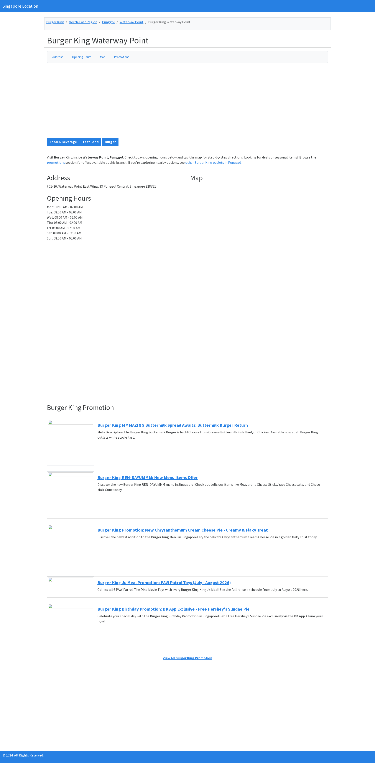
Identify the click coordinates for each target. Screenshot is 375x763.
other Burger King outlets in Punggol (213, 162)
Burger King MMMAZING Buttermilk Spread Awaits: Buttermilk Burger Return (172, 425)
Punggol (108, 22)
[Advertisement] (177, 102)
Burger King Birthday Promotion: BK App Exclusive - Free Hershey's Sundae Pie (173, 609)
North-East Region (83, 22)
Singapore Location (20, 6)
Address (57, 57)
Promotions (121, 57)
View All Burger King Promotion (187, 658)
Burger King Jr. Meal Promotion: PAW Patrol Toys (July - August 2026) (164, 582)
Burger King (55, 22)
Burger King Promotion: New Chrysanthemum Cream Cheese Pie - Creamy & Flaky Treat (182, 530)
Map (102, 57)
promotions (56, 162)
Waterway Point (131, 22)
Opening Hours (81, 57)
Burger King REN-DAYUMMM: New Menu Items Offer (147, 477)
